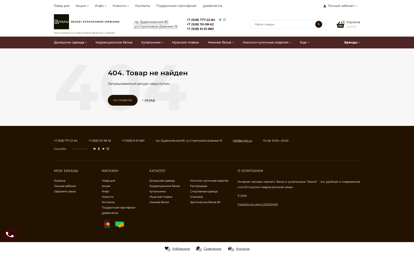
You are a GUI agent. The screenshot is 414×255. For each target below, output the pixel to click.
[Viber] (224, 20)
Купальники (157, 191)
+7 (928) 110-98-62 (200, 24)
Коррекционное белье (164, 186)
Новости (119, 6)
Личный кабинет (65, 186)
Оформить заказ (65, 191)
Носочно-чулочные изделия (209, 180)
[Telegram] (219, 20)
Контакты (142, 6)
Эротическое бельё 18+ (205, 202)
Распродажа (198, 186)
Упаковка (196, 196)
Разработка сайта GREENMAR (258, 204)
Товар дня (61, 6)
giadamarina (212, 6)
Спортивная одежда (204, 191)
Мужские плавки (160, 196)
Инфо (99, 6)
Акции (81, 6)
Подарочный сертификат (176, 6)
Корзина (59, 180)
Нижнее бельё (159, 202)
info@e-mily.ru (242, 140)
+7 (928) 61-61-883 (200, 29)
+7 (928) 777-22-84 (201, 20)
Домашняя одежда (162, 180)
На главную (122, 100)
